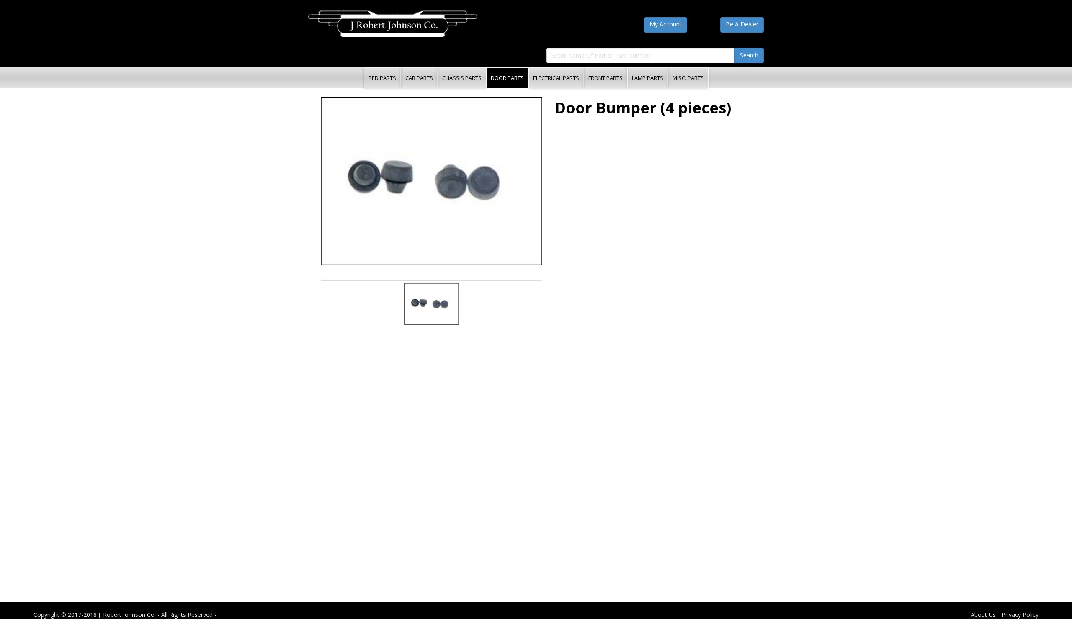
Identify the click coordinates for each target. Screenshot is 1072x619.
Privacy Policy (1020, 615)
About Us (983, 615)
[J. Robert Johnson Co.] (392, 23)
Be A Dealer (742, 24)
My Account (665, 24)
